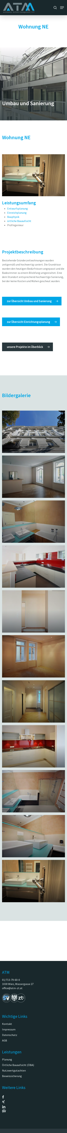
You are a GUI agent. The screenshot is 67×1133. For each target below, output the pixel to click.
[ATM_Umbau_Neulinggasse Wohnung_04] (33, 566)
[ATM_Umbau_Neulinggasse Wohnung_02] (33, 477)
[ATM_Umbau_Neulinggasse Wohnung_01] (33, 432)
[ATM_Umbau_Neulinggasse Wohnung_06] (33, 701)
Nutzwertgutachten (14, 1070)
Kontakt (7, 1024)
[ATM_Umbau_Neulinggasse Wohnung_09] (33, 791)
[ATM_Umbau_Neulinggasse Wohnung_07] (33, 881)
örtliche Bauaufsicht (19, 221)
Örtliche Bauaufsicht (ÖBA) (18, 1065)
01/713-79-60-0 (11, 980)
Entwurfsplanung (17, 208)
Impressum (8, 1029)
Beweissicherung (12, 1076)
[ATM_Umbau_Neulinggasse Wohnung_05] (33, 656)
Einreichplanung (17, 212)
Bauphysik (13, 217)
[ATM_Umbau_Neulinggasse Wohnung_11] (33, 611)
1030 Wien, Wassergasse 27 (18, 984)
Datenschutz (9, 1035)
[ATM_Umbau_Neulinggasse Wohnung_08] (33, 746)
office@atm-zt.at (12, 988)
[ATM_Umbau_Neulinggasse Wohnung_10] (33, 836)
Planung (7, 1059)
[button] (62, 7)
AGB (4, 1040)
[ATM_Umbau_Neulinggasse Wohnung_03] (33, 521)
